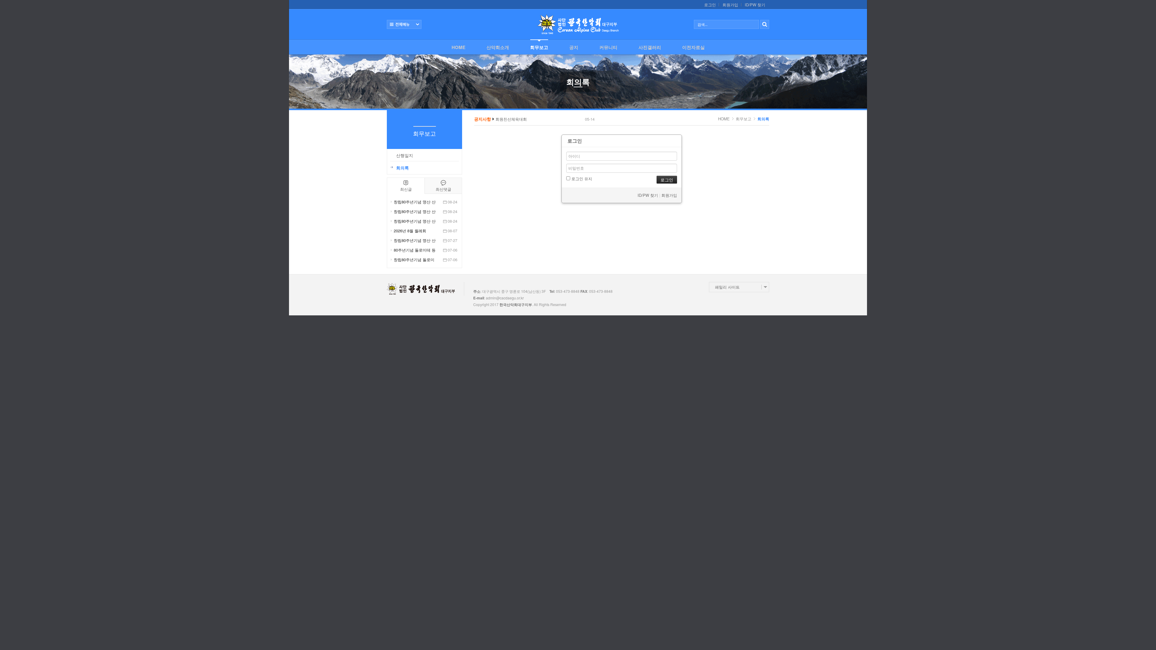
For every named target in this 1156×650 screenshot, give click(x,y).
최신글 (406, 189)
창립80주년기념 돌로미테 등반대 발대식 (414, 260)
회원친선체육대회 (511, 119)
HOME (724, 119)
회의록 (763, 119)
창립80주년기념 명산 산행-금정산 (415, 240)
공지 (573, 47)
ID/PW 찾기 (755, 5)
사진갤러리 (650, 47)
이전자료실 (693, 47)
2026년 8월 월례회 (410, 231)
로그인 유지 (581, 178)
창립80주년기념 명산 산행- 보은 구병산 (415, 202)
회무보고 (539, 47)
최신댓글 (443, 189)
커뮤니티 (608, 47)
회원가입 (730, 5)
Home (458, 47)
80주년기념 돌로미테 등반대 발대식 (415, 250)
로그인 (710, 5)
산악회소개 (497, 47)
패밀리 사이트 (727, 287)
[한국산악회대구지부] (578, 24)
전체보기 (404, 24)
